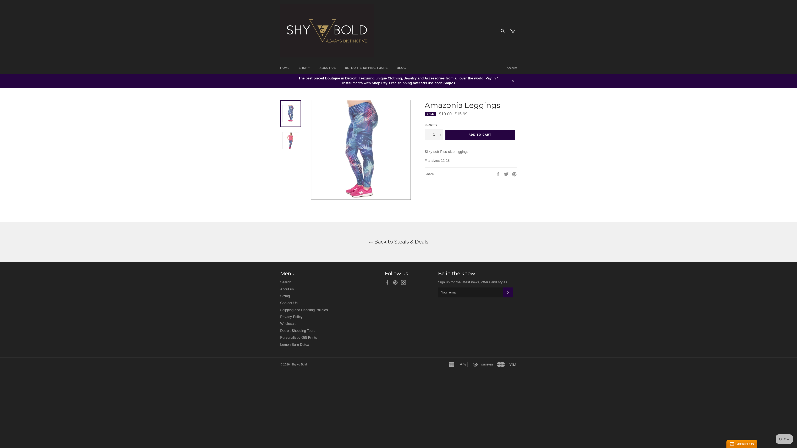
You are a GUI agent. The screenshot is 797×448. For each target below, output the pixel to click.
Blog (401, 67)
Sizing (285, 296)
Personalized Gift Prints (298, 338)
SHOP (303, 67)
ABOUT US (327, 67)
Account (512, 67)
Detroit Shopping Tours (297, 331)
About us (287, 289)
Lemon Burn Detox (294, 345)
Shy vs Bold (299, 364)
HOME (284, 67)
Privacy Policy (291, 317)
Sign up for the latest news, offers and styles (472, 282)
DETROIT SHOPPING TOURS (366, 67)
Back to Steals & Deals (400, 242)
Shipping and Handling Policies (304, 310)
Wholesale (288, 324)
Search (285, 282)
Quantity (431, 125)
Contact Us (289, 303)
